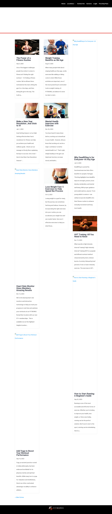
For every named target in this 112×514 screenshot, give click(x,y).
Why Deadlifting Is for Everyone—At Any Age (84, 158)
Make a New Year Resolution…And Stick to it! (26, 123)
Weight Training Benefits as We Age (54, 59)
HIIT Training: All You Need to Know (84, 235)
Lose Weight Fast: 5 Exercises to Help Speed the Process (54, 189)
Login (95, 3)
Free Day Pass (103, 3)
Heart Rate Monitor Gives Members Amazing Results (25, 288)
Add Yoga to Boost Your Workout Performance (25, 453)
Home (63, 3)
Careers (89, 3)
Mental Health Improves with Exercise (51, 123)
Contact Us (81, 3)
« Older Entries (19, 497)
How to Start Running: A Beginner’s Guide (84, 395)
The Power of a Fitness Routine (23, 59)
